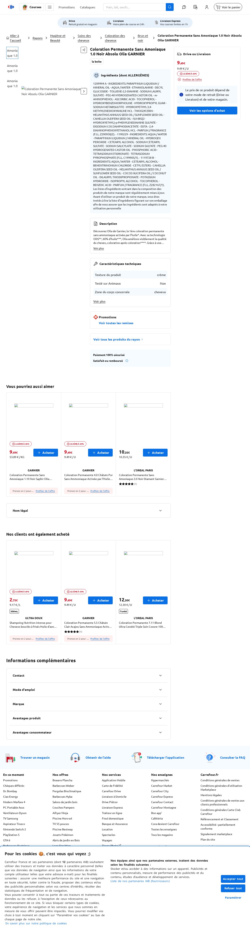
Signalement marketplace (216, 834)
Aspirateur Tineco (14, 824)
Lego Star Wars (62, 845)
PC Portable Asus (13, 807)
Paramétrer (233, 897)
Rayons (38, 38)
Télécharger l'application (165, 757)
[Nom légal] (160, 510)
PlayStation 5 (11, 834)
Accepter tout (233, 879)
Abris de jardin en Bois (66, 840)
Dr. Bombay (10, 791)
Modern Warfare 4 (14, 802)
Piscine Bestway (63, 829)
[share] (84, 50)
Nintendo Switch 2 (14, 829)
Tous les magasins (162, 834)
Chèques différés (13, 785)
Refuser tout (233, 888)
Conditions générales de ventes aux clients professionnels (222, 802)
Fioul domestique (113, 818)
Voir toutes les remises (116, 323)
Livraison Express (112, 807)
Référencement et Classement (219, 819)
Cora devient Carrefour (165, 824)
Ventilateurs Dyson (15, 813)
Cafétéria (157, 818)
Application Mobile (113, 780)
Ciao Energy (10, 796)
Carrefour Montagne (163, 807)
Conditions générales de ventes (220, 780)
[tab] (12, 53)
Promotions (10, 780)
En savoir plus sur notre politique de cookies (36, 923)
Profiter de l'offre (45, 490)
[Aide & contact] (184, 7)
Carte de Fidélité (112, 785)
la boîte (97, 61)
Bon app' (156, 813)
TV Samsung (10, 818)
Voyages (107, 840)
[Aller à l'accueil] (11, 7)
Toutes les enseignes (164, 829)
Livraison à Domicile (114, 796)
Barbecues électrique (16, 845)
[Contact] (160, 675)
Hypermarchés (160, 780)
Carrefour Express (162, 796)
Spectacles (108, 834)
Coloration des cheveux (115, 38)
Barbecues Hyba (62, 796)
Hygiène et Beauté (57, 38)
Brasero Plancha (62, 780)
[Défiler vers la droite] (84, 91)
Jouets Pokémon (63, 834)
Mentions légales (211, 795)
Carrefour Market (161, 785)
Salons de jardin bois (65, 802)
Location (107, 829)
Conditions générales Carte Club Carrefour (220, 811)
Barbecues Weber (63, 785)
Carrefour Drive (111, 791)
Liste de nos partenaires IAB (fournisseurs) (140, 881)
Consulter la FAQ (232, 757)
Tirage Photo (110, 845)
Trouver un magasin (35, 757)
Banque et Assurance (115, 824)
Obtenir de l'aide (98, 757)
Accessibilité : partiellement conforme (218, 826)
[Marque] (160, 704)
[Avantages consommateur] (160, 732)
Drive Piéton (110, 802)
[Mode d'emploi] (160, 690)
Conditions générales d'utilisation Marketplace (221, 787)
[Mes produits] (195, 7)
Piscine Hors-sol (62, 818)
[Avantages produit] (160, 718)
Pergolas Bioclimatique (67, 791)
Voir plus (98, 248)
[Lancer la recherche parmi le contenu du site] (169, 7)
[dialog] (125, 888)
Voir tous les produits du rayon (116, 339)
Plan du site (208, 839)
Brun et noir (143, 38)
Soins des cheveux (84, 38)
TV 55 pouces (61, 824)
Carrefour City (160, 791)
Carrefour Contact (162, 802)
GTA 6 (6, 840)
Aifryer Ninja (60, 813)
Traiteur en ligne (112, 813)
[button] (50, 7)
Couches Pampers (63, 807)
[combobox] (138, 7)
